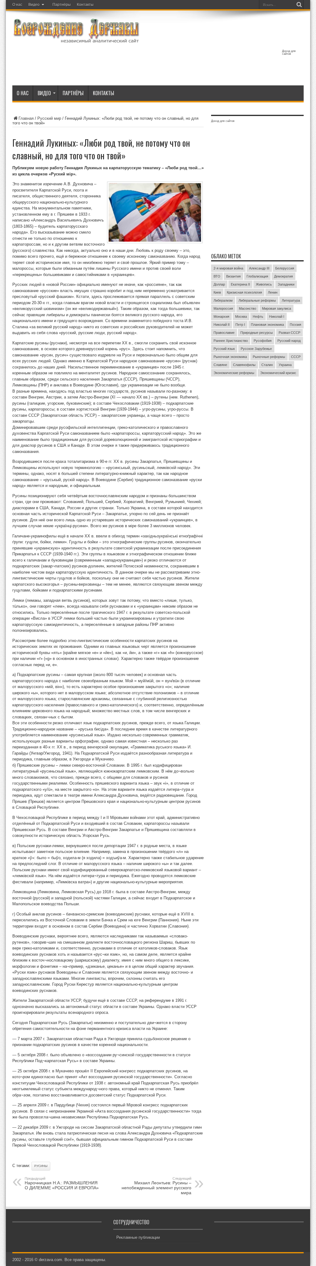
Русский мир (49, 118)
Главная (26, 118)
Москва (241, 316)
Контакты (85, 4)
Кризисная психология (244, 292)
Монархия (221, 316)
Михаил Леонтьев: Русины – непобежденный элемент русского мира (156, 1186)
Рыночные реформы (269, 357)
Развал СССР (289, 332)
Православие (224, 332)
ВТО (217, 276)
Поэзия (295, 324)
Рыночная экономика (230, 357)
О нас (17, 4)
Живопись (264, 284)
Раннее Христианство (231, 340)
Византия (233, 276)
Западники (286, 284)
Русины (41, 1166)
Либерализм (223, 300)
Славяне (220, 365)
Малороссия (223, 308)
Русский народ (289, 340)
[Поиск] (299, 4)
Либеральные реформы (257, 300)
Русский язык (224, 349)
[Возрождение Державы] (76, 39)
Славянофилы (244, 365)
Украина (285, 365)
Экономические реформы (234, 373)
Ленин (272, 292)
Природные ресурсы (256, 332)
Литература (291, 300)
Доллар (219, 284)
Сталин (267, 365)
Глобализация (257, 276)
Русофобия (263, 340)
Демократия (283, 276)
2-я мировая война (228, 268)
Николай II (222, 324)
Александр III (259, 268)
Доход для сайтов (289, 52)
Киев (217, 292)
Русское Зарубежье (256, 349)
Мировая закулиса (276, 308)
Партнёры (61, 4)
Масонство (247, 308)
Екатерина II (240, 284)
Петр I (240, 324)
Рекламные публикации (138, 1237)
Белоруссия (284, 268)
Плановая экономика (267, 324)
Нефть (258, 316)
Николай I (276, 316)
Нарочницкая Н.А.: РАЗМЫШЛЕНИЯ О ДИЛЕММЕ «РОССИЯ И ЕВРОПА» (62, 1183)
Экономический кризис (278, 373)
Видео (34, 4)
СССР (296, 357)
